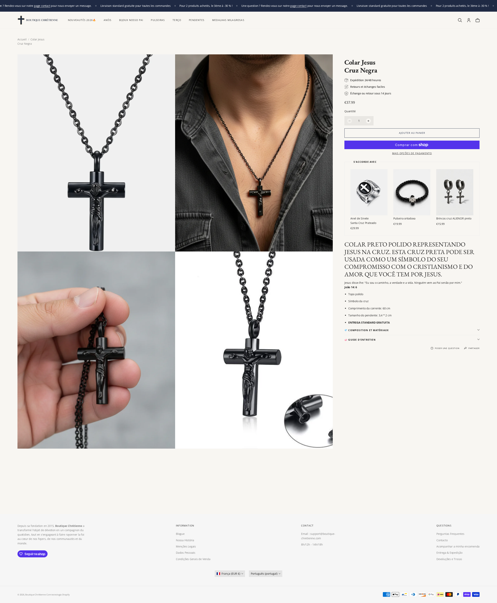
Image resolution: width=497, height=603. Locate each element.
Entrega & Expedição (449, 553)
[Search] (460, 20)
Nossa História (185, 540)
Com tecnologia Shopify (58, 594)
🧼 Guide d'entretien (360, 339)
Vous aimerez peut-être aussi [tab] (248, 485)
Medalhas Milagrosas (228, 20)
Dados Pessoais (185, 553)
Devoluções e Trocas (449, 559)
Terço (177, 20)
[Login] (468, 20)
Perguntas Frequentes (450, 534)
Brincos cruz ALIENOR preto (453, 218)
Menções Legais (186, 546)
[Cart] (478, 20)
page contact (42, 6)
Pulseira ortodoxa (404, 218)
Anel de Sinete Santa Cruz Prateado (363, 220)
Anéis (107, 20)
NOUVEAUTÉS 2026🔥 (82, 20)
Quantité (349, 111)
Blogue (180, 534)
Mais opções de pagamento (412, 153)
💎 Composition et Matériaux (366, 330)
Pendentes (196, 20)
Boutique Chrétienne (35, 594)
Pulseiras (158, 20)
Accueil (22, 39)
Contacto (441, 540)
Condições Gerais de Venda (193, 559)
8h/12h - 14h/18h (312, 544)
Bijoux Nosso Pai (131, 20)
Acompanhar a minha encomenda (458, 546)
